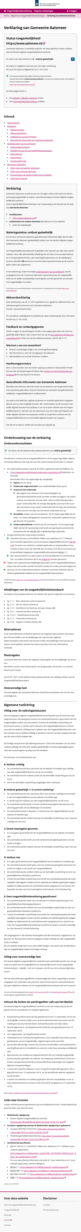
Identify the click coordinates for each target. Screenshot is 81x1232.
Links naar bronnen (18, 178)
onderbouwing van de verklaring (50, 271)
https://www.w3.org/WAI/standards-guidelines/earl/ (42, 1177)
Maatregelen (16, 157)
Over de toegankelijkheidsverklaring (20, 1205)
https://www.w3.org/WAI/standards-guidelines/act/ (53, 1174)
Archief (8, 1221)
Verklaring (11, 126)
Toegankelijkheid (11, 1210)
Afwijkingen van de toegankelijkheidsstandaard (31, 150)
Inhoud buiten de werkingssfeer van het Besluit (31, 175)
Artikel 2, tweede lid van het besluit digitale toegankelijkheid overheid (32, 1093)
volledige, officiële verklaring (24, 98)
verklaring (45, 559)
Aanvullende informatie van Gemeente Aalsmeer (31, 140)
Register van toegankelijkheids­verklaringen (28, 16)
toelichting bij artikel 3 (61, 992)
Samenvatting (13, 123)
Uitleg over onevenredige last (23, 171)
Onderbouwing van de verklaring (21, 143)
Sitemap (7, 1215)
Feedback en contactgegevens (23, 136)
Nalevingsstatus (17, 130)
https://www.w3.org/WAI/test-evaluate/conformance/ (48, 1170)
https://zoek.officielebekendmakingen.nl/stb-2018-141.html (38, 1122)
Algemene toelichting (16, 164)
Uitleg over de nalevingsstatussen (25, 168)
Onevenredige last (18, 161)
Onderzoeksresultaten (20, 147)
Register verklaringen (43, 11)
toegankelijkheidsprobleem (25, 101)
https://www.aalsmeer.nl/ (25, 43)
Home (6, 16)
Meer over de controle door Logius (22, 85)
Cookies (46, 1205)
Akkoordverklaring (18, 133)
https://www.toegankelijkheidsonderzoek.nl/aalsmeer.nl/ (36, 472)
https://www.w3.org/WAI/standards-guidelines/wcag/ (44, 1167)
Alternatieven (16, 154)
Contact (7, 1225)
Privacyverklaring (50, 1210)
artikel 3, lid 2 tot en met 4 (38, 992)
